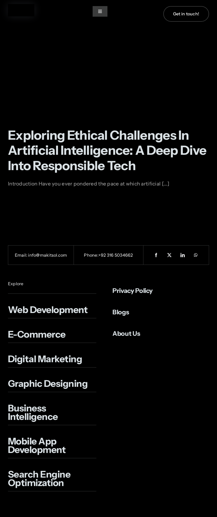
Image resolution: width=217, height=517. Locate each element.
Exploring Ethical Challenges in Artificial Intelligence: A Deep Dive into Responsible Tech (107, 150)
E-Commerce (37, 334)
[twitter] (169, 255)
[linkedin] (182, 255)
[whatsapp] (196, 255)
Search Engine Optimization (39, 478)
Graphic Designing (48, 383)
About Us (126, 333)
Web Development (48, 309)
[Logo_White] (21, 6)
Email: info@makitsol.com (41, 255)
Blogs (120, 312)
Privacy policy (132, 290)
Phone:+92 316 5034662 (108, 255)
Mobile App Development (37, 445)
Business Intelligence (34, 412)
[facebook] (156, 255)
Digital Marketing (45, 359)
